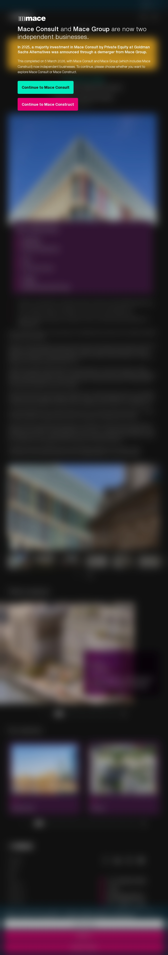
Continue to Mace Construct (48, 104)
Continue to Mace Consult (45, 87)
